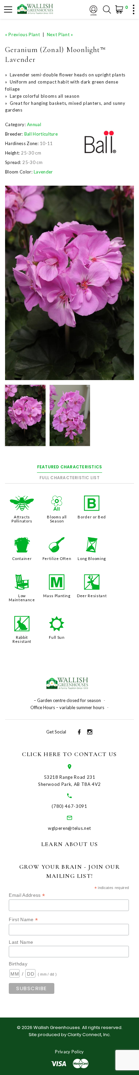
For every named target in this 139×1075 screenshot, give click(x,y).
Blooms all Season (57, 519)
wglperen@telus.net (69, 828)
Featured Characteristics (69, 467)
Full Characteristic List (69, 478)
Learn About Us (69, 844)
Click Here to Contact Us (69, 754)
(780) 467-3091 (69, 806)
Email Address (27, 895)
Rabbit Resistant (21, 639)
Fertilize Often (57, 558)
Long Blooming (92, 558)
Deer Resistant (92, 595)
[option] (69, 283)
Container (22, 558)
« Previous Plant (22, 34)
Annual (34, 124)
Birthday (18, 963)
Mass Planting (56, 595)
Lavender (43, 171)
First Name (23, 919)
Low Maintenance (22, 597)
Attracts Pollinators (21, 519)
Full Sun (56, 637)
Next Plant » (60, 34)
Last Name (21, 942)
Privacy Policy (69, 1051)
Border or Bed (92, 517)
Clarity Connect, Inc (88, 1034)
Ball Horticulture (41, 134)
